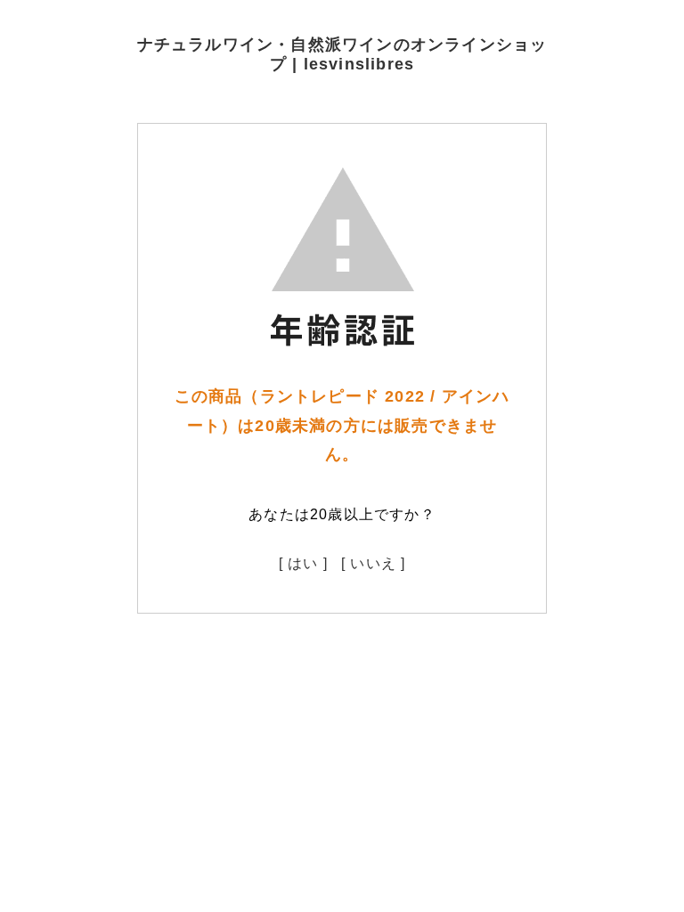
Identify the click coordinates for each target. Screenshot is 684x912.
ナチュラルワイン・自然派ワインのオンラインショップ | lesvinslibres (342, 54)
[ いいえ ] (373, 563)
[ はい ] (303, 563)
